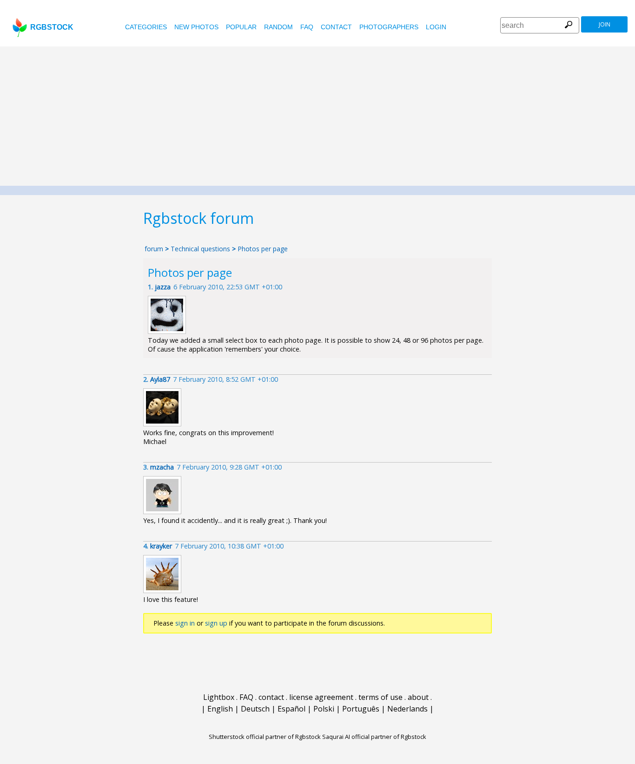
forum (154, 248)
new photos (196, 27)
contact (336, 27)
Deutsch (255, 709)
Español (291, 709)
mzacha (162, 467)
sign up (216, 623)
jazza (163, 286)
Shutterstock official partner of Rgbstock (265, 736)
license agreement (321, 697)
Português (360, 709)
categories (146, 27)
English (220, 709)
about (418, 697)
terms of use (380, 697)
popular (241, 27)
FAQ (306, 27)
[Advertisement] (317, 116)
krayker (161, 546)
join (604, 24)
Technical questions (200, 248)
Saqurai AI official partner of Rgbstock (374, 736)
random (278, 27)
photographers (388, 27)
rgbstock (51, 27)
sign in (185, 623)
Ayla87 (160, 379)
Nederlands (407, 709)
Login (436, 27)
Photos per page (263, 248)
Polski (323, 709)
